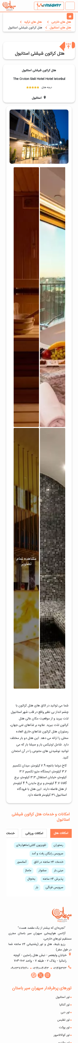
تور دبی (65, 1012)
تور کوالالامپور (62, 1035)
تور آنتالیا (64, 1004)
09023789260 (19, 968)
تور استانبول (63, 997)
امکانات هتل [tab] (61, 833)
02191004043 (50, 6)
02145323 (60, 968)
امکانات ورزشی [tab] (34, 833)
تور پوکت (64, 1027)
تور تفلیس (63, 1020)
